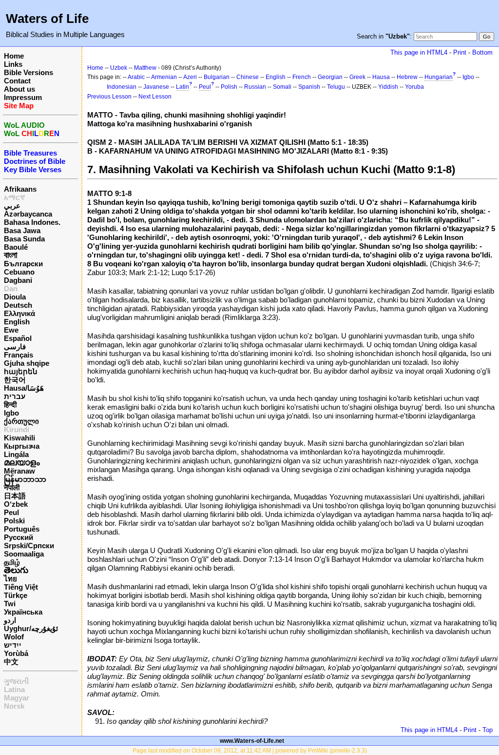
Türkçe (15, 595)
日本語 (15, 496)
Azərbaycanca (28, 214)
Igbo (11, 413)
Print (459, 52)
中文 (11, 661)
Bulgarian (217, 77)
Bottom (482, 52)
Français (18, 355)
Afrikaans (20, 189)
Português (21, 529)
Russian (255, 86)
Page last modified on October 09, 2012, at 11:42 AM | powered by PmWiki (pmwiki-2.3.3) (250, 750)
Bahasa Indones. (32, 222)
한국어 (15, 380)
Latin (182, 86)
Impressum (23, 97)
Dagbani (18, 280)
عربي (12, 205)
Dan (11, 288)
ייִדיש (12, 645)
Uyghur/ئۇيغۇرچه (31, 628)
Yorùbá (16, 653)
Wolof (14, 637)
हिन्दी (10, 404)
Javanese (156, 86)
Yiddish (388, 86)
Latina (14, 689)
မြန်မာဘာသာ (25, 479)
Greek (357, 77)
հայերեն (21, 371)
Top (487, 730)
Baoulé (16, 247)
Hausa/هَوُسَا (24, 388)
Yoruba (414, 86)
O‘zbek (16, 504)
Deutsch (18, 305)
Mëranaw (19, 471)
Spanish (309, 86)
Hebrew (407, 77)
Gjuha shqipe (26, 363)
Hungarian (438, 77)
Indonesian (121, 86)
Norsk (14, 706)
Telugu (336, 86)
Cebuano (19, 272)
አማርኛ (14, 197)
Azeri (190, 77)
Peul (11, 512)
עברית (14, 396)
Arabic (136, 77)
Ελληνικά (19, 313)
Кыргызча (21, 446)
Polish (229, 86)
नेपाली (11, 487)
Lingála (16, 454)
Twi (10, 603)
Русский (18, 537)
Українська (23, 612)
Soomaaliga (24, 554)
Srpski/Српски (29, 545)
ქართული (21, 421)
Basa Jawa (22, 230)
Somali (282, 86)
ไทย (10, 579)
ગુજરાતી (16, 681)
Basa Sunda (24, 239)
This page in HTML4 (418, 52)
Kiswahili (19, 438)
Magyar (16, 698)
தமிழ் (12, 562)
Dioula (15, 297)
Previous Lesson (109, 96)
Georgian (330, 77)
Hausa (381, 77)
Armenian (164, 77)
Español (18, 338)
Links (13, 64)
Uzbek (118, 67)
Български (23, 263)
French (301, 77)
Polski (14, 521)
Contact (17, 81)
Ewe (11, 330)
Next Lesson (155, 96)
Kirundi (16, 429)
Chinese (247, 77)
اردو (10, 620)
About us (19, 89)
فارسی (15, 346)
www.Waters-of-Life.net (252, 740)
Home (14, 56)
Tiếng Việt (21, 587)
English (17, 322)
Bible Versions (28, 72)
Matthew (145, 67)
